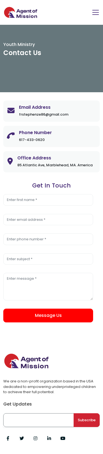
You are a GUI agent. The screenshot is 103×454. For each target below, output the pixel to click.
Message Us (48, 315)
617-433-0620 (32, 139)
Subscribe (87, 420)
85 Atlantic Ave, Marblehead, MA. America (55, 165)
